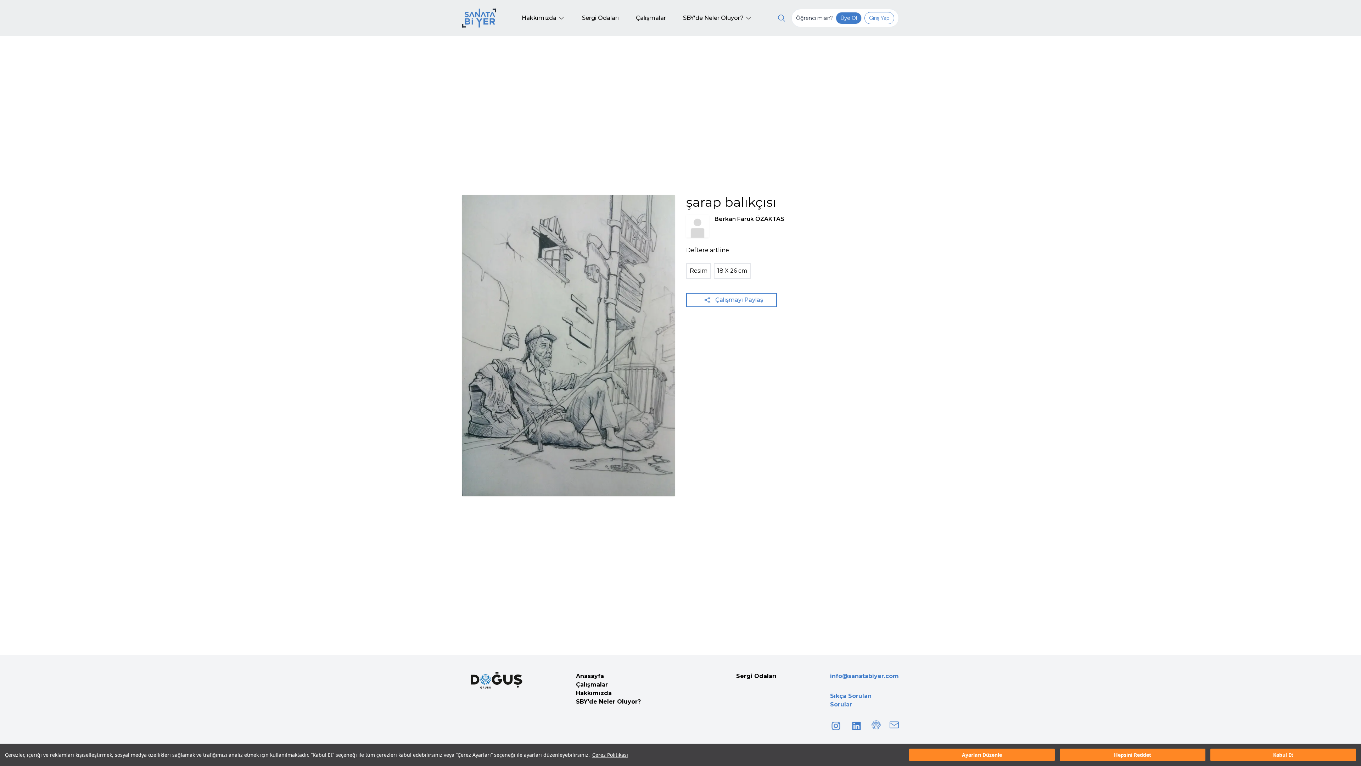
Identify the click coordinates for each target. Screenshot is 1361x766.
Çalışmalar (592, 684)
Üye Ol (848, 18)
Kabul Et (1283, 754)
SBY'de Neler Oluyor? (608, 701)
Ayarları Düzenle (982, 754)
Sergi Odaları (756, 676)
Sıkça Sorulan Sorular (851, 700)
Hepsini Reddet (1132, 754)
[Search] (781, 18)
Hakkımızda (594, 693)
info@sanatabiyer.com (864, 676)
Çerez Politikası (610, 754)
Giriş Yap (879, 18)
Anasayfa (590, 676)
